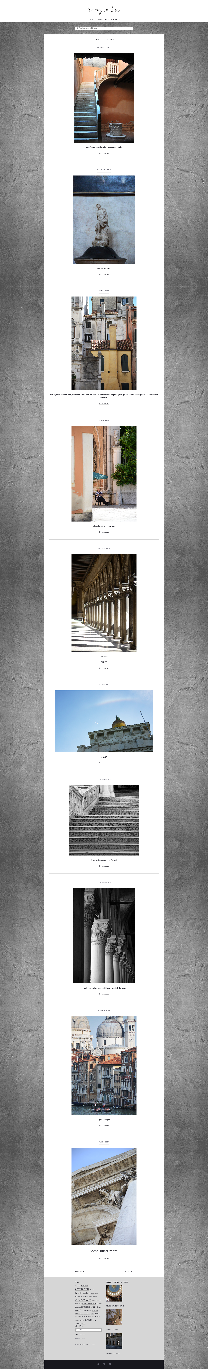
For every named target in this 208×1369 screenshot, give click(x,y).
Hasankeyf (78, 1307)
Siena (94, 1316)
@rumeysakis (84, 1344)
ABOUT (90, 19)
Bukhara (77, 1296)
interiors (85, 1306)
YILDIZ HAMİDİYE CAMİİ (115, 1306)
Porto (88, 1314)
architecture (82, 1288)
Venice (78, 1323)
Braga (96, 1293)
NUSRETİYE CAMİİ (113, 1353)
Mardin (95, 1310)
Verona (83, 1323)
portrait (92, 1314)
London (84, 1310)
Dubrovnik (78, 1303)
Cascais (90, 1296)
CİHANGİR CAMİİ (112, 1330)
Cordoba (93, 1300)
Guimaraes (99, 1303)
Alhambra (77, 1285)
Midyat (77, 1314)
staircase (77, 1320)
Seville (89, 1316)
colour (86, 1300)
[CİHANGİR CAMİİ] (114, 1318)
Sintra (98, 1316)
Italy (100, 1307)
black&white (83, 1293)
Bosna (92, 1293)
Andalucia (84, 1285)
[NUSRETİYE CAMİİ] (114, 1342)
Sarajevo (84, 1316)
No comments (104, 153)
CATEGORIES (102, 19)
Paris (81, 1313)
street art (82, 1320)
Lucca (89, 1310)
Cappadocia (84, 1296)
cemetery (95, 1296)
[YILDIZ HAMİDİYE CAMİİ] (114, 1294)
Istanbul (94, 1306)
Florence (85, 1303)
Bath (93, 1289)
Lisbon (77, 1310)
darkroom (98, 1300)
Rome (97, 1313)
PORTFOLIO (115, 19)
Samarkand (78, 1316)
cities (78, 1300)
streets (88, 1319)
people (85, 1313)
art (90, 1289)
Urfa (94, 1320)
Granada (92, 1303)
